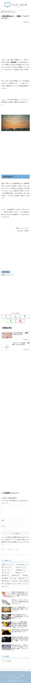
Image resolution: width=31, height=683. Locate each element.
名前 (2, 520)
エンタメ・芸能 (6, 271)
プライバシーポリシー (15, 677)
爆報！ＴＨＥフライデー (8, 274)
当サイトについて (8, 675)
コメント (4, 503)
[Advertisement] (15, 39)
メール (3, 526)
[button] (28, 661)
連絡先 (23, 675)
